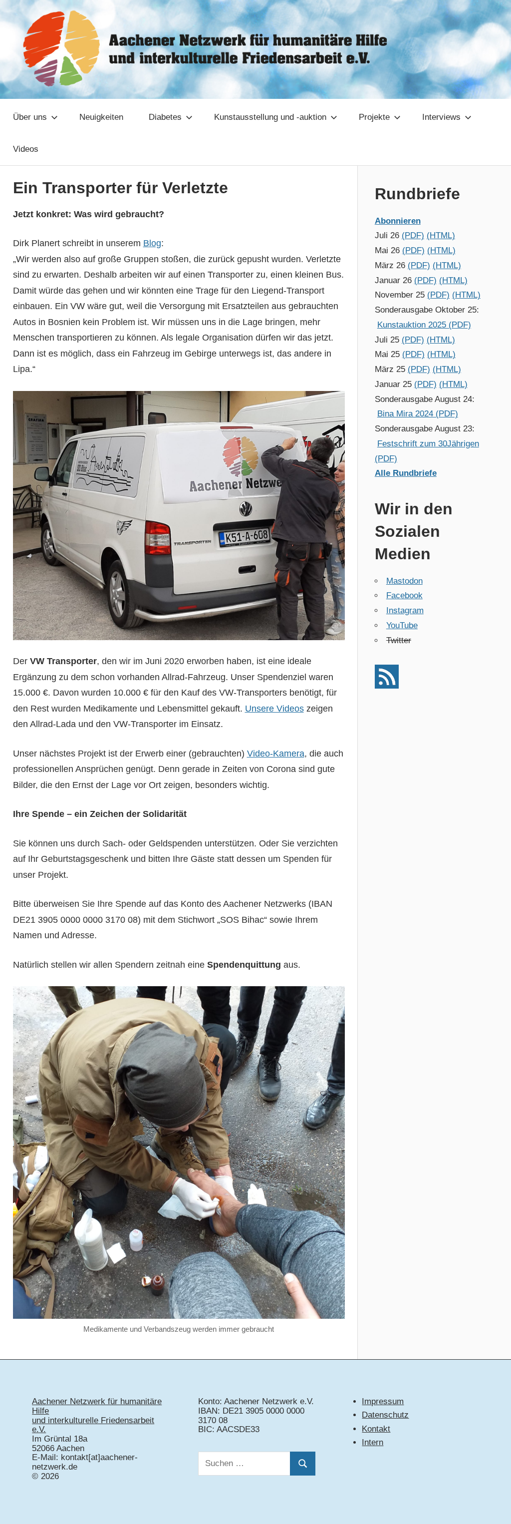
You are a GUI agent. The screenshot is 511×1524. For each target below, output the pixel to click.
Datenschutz (385, 1415)
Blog (152, 243)
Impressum (383, 1401)
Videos (25, 149)
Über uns (30, 117)
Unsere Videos (274, 709)
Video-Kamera (275, 754)
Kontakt (376, 1429)
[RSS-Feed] (387, 686)
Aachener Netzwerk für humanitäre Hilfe (97, 1406)
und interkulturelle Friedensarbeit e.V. (93, 1425)
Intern (372, 1442)
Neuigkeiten (101, 117)
